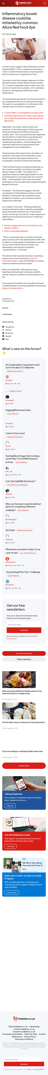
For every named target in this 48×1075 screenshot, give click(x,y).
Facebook (9, 327)
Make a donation (24, 659)
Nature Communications (12, 288)
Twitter (8, 330)
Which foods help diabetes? (16, 231)
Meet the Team (31, 1034)
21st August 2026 (9, 699)
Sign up (10, 805)
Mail (7, 339)
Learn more (12, 892)
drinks (33, 88)
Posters (42, 1034)
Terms (32, 636)
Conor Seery (7, 314)
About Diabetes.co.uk (18, 1026)
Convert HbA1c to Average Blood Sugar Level (23, 112)
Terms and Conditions (24, 1039)
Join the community (24, 653)
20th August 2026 (10, 728)
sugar (20, 261)
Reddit (8, 336)
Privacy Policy (11, 638)
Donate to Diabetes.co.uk (24, 1031)
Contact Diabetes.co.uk (24, 1029)
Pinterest (9, 333)
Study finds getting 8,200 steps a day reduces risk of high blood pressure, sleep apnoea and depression (24, 118)
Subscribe (24, 630)
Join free (10, 846)
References (17, 1036)
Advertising (34, 1026)
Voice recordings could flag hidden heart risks (22, 751)
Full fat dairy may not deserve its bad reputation (23, 722)
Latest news (24, 765)
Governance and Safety (12, 1034)
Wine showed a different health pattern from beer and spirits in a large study (22, 692)
